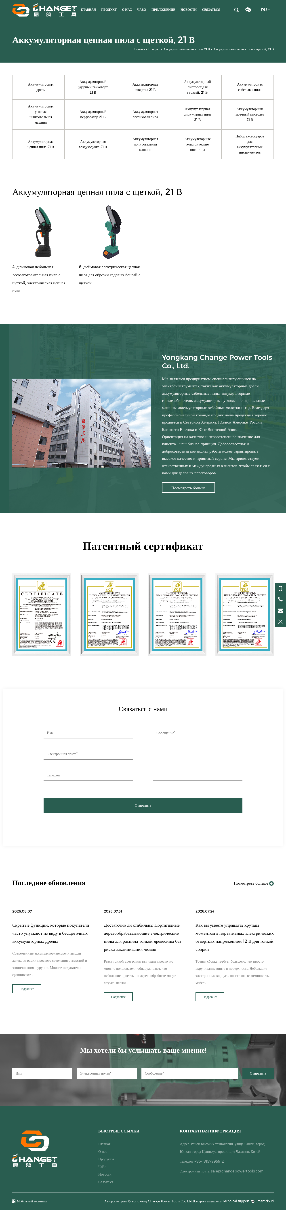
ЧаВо (141, 10)
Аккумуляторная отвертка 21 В (145, 87)
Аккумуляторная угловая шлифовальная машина (40, 114)
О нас (127, 10)
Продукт (109, 10)
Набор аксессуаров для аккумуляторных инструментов (250, 144)
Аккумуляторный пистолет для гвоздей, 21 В (197, 87)
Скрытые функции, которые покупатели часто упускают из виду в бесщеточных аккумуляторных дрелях (50, 933)
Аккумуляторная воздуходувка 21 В (93, 144)
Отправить (143, 805)
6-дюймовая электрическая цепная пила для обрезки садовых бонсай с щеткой (109, 274)
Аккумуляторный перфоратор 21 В (93, 114)
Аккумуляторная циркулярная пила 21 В (197, 114)
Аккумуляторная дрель (40, 87)
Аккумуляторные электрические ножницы (197, 144)
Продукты (106, 1159)
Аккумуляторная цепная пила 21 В (186, 49)
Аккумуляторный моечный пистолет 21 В (250, 114)
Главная (88, 10)
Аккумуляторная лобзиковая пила (145, 114)
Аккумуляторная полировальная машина (145, 144)
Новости (189, 10)
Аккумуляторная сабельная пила (250, 87)
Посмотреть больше (251, 883)
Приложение (163, 10)
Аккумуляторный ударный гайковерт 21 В (93, 87)
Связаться (211, 10)
